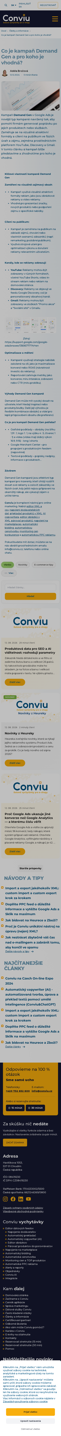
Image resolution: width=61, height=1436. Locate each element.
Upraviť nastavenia (30, 1421)
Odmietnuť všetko (30, 1429)
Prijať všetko (30, 1412)
